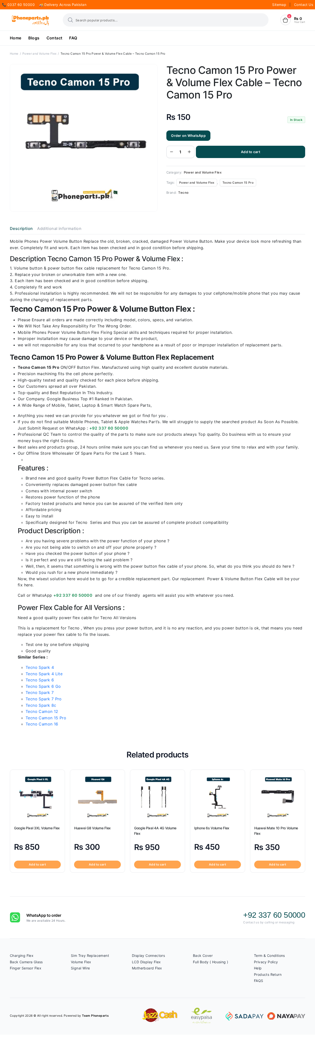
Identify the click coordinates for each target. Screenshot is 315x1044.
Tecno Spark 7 (40, 692)
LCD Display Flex (146, 962)
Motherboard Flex (147, 968)
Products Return (268, 974)
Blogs (34, 37)
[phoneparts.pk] (30, 20)
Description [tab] (21, 228)
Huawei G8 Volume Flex (92, 828)
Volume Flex (81, 962)
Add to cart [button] (37, 864)
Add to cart (250, 152)
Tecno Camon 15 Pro (237, 182)
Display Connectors (148, 955)
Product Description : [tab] (51, 531)
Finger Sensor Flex (25, 968)
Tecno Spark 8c (41, 705)
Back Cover (203, 955)
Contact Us (303, 4)
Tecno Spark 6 (40, 679)
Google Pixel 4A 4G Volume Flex (155, 830)
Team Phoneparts (95, 1015)
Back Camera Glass (26, 962)
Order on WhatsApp (188, 135)
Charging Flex (21, 955)
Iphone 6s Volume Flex (211, 828)
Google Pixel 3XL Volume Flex (37, 828)
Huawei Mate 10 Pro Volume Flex (276, 830)
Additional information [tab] (59, 228)
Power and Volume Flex (39, 53)
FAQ (73, 37)
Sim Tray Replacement (90, 955)
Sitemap (279, 4)
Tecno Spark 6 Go (43, 686)
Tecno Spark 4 (40, 667)
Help (258, 968)
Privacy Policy (266, 962)
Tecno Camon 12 (42, 711)
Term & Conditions (269, 955)
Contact (55, 37)
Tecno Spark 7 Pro (44, 698)
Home (15, 37)
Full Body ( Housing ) (210, 962)
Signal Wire (80, 968)
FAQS (258, 981)
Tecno (183, 192)
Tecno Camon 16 (42, 724)
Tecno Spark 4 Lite (44, 673)
